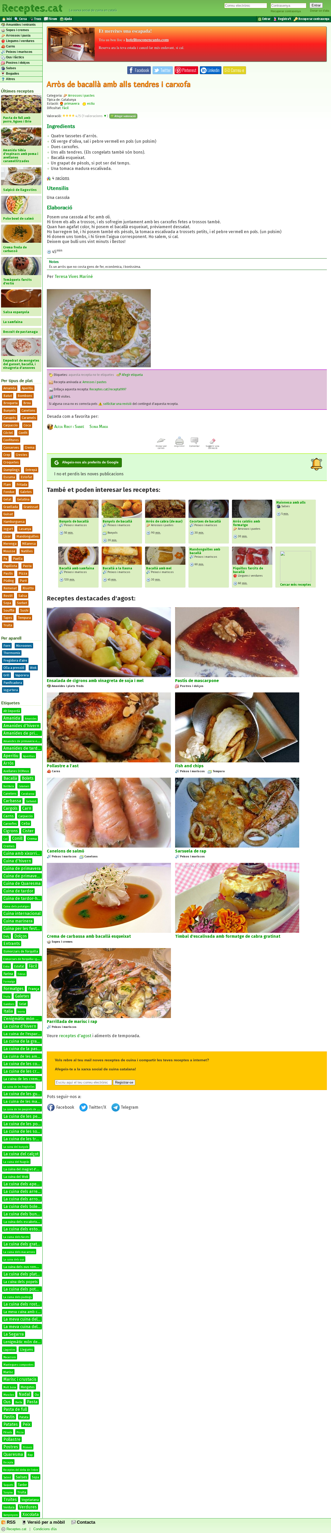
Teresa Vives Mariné (74, 276)
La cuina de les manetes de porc (32, 1101)
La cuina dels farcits (16, 1237)
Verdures (28, 1507)
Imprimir (179, 446)
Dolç (6, 936)
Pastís (8, 573)
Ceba (25, 823)
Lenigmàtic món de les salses (29, 1341)
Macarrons (9, 1357)
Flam (7, 484)
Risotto (28, 588)
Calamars (24, 786)
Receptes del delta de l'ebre (20, 1470)
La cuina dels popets (20, 1282)
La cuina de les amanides (26, 1056)
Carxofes (10, 824)
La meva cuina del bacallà (27, 1319)
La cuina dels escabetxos (22, 1222)
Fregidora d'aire (15, 660)
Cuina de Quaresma (22, 883)
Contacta (85, 1522)
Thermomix (11, 653)
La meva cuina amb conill (24, 1312)
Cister (28, 830)
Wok (33, 668)
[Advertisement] (187, 1156)
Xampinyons (10, 1515)
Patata (23, 1417)
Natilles (27, 551)
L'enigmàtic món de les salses (31, 1018)
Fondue (8, 492)
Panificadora (12, 683)
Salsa (22, 596)
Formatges (13, 988)
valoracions (95, 116)
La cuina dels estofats (24, 1229)
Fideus (21, 974)
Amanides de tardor (22, 748)
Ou (37, 1394)
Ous (7, 1401)
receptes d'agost (75, 1035)
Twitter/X (97, 1107)
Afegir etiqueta (132, 375)
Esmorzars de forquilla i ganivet (24, 959)
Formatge (9, 981)
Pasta (27, 566)
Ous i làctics (14, 57)
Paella (17, 559)
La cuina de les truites (24, 1138)
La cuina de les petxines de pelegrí (36, 1116)
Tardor (22, 1485)
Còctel (8, 433)
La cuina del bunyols (15, 1147)
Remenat (10, 588)
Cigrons (10, 830)
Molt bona (9, 1387)
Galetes (26, 492)
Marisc (8, 1372)
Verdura (8, 1507)
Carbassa (12, 800)
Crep (6, 455)
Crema (29, 447)
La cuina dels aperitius (24, 1183)
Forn (6, 646)
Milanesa (29, 544)
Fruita (6, 996)
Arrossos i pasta (18, 35)
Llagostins (9, 1349)
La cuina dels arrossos (24, 1199)
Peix (26, 1424)
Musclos (8, 1394)
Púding (8, 581)
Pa (5, 559)
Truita (7, 625)
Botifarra (8, 786)
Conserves (11, 447)
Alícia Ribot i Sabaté (68, 426)
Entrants (11, 943)
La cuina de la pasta (22, 1048)
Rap (30, 1455)
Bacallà (10, 778)
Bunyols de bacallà (74, 521)
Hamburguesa (14, 522)
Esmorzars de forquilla (20, 951)
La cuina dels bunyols (23, 1214)
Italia (8, 1011)
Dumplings (11, 470)
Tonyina (8, 1492)
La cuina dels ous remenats (23, 1267)
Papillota (10, 566)
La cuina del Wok (15, 1177)
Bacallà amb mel (158, 568)
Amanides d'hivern (21, 725)
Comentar (194, 446)
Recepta (8, 1462)
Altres (10, 79)
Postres (10, 1446)
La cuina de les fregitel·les (18, 1086)
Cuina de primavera (22, 868)
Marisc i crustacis (19, 1379)
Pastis (9, 1416)
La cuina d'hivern (19, 1026)
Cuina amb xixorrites (23, 853)
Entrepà (31, 470)
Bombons (25, 396)
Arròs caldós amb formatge (246, 523)
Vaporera (22, 675)
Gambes (8, 1004)
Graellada (10, 507)
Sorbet (22, 603)
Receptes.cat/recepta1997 (107, 389)
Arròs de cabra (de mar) (164, 521)
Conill (17, 838)
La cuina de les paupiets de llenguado (26, 1109)
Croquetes (11, 462)
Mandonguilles (28, 536)
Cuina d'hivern (17, 860)
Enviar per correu (161, 447)
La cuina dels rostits (22, 1304)
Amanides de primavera (26, 733)
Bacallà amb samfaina (76, 568)
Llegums (26, 1349)
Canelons (28, 410)
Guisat (8, 514)
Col (5, 839)
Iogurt (8, 529)
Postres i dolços (17, 63)
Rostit (8, 596)
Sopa (7, 603)
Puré (23, 581)
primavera (71, 103)
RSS (10, 1522)
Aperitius (29, 756)
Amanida (9, 388)
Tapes (7, 618)
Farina (8, 974)
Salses (10, 68)
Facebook (65, 1107)
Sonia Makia (98, 426)
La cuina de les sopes (23, 1131)
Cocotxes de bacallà (205, 521)
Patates (10, 1424)
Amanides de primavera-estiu (22, 741)
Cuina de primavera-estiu (27, 875)
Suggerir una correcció (212, 447)
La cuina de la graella (23, 1041)
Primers (27, 1447)
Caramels (29, 418)
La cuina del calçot (21, 1153)
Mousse (9, 551)
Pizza (23, 573)
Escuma (9, 477)
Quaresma (13, 1454)
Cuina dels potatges (16, 906)
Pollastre (11, 1439)
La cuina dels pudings (17, 1297)
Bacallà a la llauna (117, 568)
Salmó (7, 1477)
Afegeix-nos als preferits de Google (90, 462)
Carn (26, 808)
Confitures (11, 440)
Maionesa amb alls (291, 502)
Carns (10, 46)
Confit (23, 433)
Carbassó (31, 801)
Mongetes (28, 1387)
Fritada (22, 484)
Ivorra (21, 1011)
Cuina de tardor (18, 891)
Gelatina (23, 499)
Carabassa (27, 794)
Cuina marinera (18, 921)
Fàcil (33, 966)
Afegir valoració (125, 116)
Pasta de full (15, 1409)
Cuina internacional (22, 913)
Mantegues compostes (18, 1364)
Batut (7, 396)
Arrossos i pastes (81, 95)
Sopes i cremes (17, 30)
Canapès (9, 418)
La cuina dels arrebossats (27, 1191)
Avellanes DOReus (16, 771)
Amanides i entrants (20, 24)
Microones (24, 646)
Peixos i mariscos (18, 52)
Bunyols (9, 410)
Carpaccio (10, 425)
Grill (6, 675)
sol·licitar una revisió (117, 404)
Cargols (10, 808)
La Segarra (13, 1334)
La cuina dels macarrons (19, 1252)
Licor (7, 536)
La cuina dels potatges (24, 1289)
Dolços (20, 936)
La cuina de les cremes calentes (33, 1071)
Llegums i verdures (19, 41)
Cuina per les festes (22, 928)
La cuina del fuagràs (16, 1162)
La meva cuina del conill (26, 1326)
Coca (27, 425)
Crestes (21, 455)
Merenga (10, 544)
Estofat (26, 477)
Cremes (9, 846)
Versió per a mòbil (45, 1522)
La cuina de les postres (25, 1123)
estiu (90, 103)
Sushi (24, 610)
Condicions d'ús (45, 1529)
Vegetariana (30, 1500)
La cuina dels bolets (22, 1206)
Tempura (24, 618)
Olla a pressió (13, 668)
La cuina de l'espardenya (26, 1033)
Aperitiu (27, 388)
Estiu (6, 966)
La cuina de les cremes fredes (28, 1079)
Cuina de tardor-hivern (25, 898)
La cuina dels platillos (23, 1274)
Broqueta (10, 403)
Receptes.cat (32, 8)
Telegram (129, 1107)
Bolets (28, 778)
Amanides (30, 718)
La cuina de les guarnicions (29, 1093)
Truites (10, 1499)
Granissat (31, 507)
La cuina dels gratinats (25, 1244)
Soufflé (8, 610)
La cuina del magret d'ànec (23, 1169)
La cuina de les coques (24, 1063)
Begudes (12, 73)
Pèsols (7, 1432)
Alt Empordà (11, 711)
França (33, 989)
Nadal (24, 1394)
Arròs (8, 763)
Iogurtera (10, 690)
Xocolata (30, 1514)
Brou (27, 403)
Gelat (7, 499)
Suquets (8, 1485)
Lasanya (25, 529)
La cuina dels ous (13, 1259)
